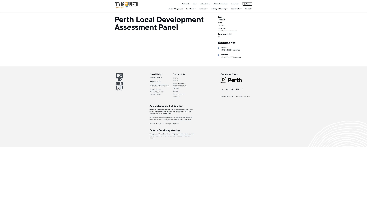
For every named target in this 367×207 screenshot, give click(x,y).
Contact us (234, 4)
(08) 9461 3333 (155, 81)
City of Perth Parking (220, 4)
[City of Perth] (119, 82)
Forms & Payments (176, 9)
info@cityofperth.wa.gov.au (159, 85)
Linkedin (227, 89)
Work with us (176, 81)
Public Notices (205, 4)
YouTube (237, 89)
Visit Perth (185, 4)
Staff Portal (176, 97)
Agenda (224, 47)
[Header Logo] (126, 8)
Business (175, 91)
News (195, 4)
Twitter (223, 89)
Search (248, 4)
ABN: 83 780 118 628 (227, 96)
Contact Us (176, 88)
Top (364, 195)
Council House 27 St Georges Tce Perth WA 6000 (156, 92)
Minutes (224, 55)
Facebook (242, 89)
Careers (175, 78)
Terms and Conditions (243, 96)
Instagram (232, 89)
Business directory (178, 94)
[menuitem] (176, 9)
